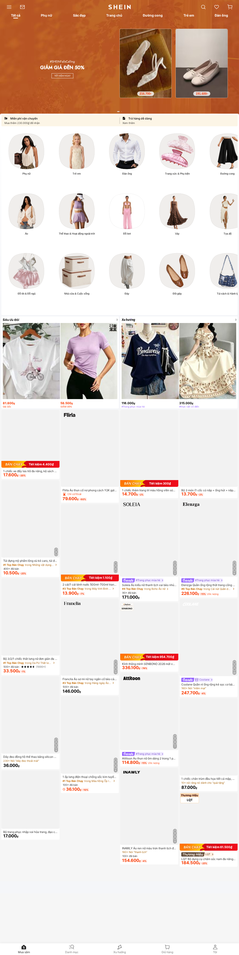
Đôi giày (177, 293)
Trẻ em (77, 173)
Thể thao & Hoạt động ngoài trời (77, 233)
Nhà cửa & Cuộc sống (76, 293)
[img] (30, 464)
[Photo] (26, 151)
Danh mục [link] (71, 952)
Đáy (127, 293)
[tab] (15, 16)
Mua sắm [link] (24, 952)
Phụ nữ (26, 173)
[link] (24, 7)
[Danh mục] (8, 7)
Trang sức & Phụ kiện (177, 173)
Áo (26, 233)
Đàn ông (127, 173)
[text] (154, 85)
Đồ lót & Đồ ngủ (26, 293)
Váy (177, 233)
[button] (230, 7)
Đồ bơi (127, 233)
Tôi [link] (215, 952)
